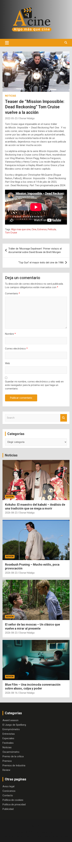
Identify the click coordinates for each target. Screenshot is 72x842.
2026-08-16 (11, 692)
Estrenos (42, 229)
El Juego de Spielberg (14, 724)
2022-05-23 (11, 118)
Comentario (12, 293)
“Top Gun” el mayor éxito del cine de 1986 (41, 262)
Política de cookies (13, 799)
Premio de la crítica (13, 756)
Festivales (8, 742)
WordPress (62, 836)
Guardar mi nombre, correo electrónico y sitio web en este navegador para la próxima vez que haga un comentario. (34, 385)
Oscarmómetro (11, 751)
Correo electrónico (16, 348)
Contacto (8, 795)
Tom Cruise (11, 232)
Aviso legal (8, 786)
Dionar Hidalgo (27, 118)
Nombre (10, 333)
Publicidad (8, 809)
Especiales (8, 738)
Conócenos (9, 790)
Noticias (10, 95)
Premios (7, 760)
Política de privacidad (14, 804)
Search (63, 418)
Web (7, 363)
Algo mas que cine (21, 229)
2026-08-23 (11, 512)
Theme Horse (22, 836)
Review (10, 496)
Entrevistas (9, 733)
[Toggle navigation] (7, 43)
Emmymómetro (11, 729)
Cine (34, 229)
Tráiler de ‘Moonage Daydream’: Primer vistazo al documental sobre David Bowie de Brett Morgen (35, 250)
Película (52, 229)
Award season (10, 720)
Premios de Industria (14, 765)
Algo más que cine (44, 832)
